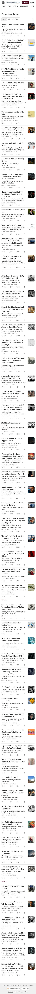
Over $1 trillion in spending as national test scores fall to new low (12, 462)
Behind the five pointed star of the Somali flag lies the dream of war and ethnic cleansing (13, 493)
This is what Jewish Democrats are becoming (12, 246)
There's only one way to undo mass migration (12, 704)
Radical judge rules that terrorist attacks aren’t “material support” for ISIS (12, 262)
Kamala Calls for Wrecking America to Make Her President (13, 965)
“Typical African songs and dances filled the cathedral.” (12, 182)
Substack (10, 992)
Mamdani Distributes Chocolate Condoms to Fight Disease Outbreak (13, 732)
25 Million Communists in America (10, 424)
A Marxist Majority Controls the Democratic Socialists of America (13, 571)
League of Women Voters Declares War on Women (10, 377)
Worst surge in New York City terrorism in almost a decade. (10, 281)
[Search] (33, 19)
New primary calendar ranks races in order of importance (13, 30)
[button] (3, 6)
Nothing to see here (7, 74)
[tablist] (10, 19)
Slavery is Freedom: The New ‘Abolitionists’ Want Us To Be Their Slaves (11, 194)
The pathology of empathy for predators (10, 164)
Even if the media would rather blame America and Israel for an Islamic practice (13, 477)
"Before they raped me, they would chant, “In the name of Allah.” (12, 720)
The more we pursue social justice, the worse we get (12, 59)
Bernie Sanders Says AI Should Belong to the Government (12, 839)
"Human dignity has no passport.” (12, 750)
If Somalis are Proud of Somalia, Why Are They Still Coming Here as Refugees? (13, 520)
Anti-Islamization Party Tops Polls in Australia (11, 903)
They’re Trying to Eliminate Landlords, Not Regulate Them (12, 393)
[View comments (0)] (10, 634)
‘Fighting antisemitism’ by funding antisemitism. (12, 923)
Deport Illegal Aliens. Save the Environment (12, 852)
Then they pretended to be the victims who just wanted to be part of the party (13, 659)
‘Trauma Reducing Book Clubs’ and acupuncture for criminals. (12, 297)
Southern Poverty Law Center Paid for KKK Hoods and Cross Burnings (12, 793)
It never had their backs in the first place (12, 508)
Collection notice (29, 985)
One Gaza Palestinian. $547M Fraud (12, 144)
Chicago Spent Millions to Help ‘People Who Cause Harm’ (12, 292)
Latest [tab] (4, 19)
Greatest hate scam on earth (10, 797)
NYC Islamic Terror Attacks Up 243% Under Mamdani (12, 277)
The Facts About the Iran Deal (12, 687)
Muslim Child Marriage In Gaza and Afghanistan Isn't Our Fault (13, 473)
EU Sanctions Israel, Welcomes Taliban (12, 887)
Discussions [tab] (15, 19)
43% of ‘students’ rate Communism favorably (12, 428)
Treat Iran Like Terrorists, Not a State (13, 211)
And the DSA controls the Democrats (13, 576)
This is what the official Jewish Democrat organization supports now (13, 413)
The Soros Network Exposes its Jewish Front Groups (12, 918)
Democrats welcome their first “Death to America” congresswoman (13, 541)
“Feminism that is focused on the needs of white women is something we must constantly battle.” (13, 381)
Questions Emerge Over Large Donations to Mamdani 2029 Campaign (12, 342)
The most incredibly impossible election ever (11, 780)
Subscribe (25, 2)
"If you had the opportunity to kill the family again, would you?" (13, 812)
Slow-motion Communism (9, 396)
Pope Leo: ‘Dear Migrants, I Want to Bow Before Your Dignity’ (13, 747)
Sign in (32, 2)
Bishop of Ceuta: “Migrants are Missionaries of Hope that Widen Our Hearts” (12, 176)
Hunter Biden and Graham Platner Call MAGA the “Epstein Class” (13, 761)
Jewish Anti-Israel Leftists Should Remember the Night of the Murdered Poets (13, 360)
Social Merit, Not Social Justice (12, 56)
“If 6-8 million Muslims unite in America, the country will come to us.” (13, 102)
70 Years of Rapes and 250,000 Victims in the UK (12, 715)
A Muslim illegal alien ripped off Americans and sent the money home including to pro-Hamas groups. (13, 149)
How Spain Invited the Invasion (12, 225)
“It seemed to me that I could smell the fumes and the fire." (12, 366)
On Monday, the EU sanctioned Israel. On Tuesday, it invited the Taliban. (13, 892)
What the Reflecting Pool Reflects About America (10, 639)
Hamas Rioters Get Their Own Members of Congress (12, 537)
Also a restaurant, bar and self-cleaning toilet (11, 872)
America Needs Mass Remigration (9, 700)
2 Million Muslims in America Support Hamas (12, 439)
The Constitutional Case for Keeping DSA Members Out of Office (12, 554)
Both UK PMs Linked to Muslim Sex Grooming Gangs (12, 70)
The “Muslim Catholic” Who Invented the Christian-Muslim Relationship (12, 607)
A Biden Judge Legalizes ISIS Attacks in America (11, 257)
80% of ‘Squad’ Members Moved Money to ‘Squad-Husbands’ (13, 326)
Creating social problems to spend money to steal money (12, 827)
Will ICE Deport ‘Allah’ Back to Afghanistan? (12, 807)
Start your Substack (14, 988)
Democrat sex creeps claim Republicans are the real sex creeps (12, 767)
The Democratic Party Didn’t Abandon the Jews (12, 504)
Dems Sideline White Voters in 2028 (12, 25)
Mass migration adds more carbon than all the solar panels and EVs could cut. (12, 857)
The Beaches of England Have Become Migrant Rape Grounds (13, 129)
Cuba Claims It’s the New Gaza (12, 83)
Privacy (18, 985)
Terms (22, 985)
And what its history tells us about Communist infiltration (12, 117)
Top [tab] (9, 19)
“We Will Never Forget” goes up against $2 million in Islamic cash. (12, 938)
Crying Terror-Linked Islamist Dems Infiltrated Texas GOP (12, 655)
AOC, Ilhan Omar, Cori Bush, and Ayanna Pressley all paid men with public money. (12, 330)
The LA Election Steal (9, 777)
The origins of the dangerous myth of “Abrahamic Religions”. (13, 612)
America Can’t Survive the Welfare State (11, 624)
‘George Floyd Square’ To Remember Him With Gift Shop (12, 868)
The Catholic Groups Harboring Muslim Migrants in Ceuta (13, 41)
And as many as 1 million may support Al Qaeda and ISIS (11, 444)
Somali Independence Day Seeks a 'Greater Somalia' (13, 488)
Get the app (25, 988)
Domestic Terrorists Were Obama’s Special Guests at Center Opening (11, 671)
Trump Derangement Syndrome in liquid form (12, 644)
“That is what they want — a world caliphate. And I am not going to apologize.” (12, 907)
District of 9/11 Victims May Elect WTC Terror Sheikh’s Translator (13, 934)
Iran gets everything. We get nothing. (13, 689)
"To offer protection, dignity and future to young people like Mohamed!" (11, 46)
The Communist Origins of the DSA (12, 113)
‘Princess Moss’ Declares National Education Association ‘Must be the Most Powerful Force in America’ (13, 456)
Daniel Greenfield (16, 33)
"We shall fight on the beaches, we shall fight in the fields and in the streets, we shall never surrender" (12, 133)
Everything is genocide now (10, 85)
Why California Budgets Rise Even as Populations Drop (12, 823)
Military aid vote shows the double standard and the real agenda (12, 315)
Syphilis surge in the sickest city (11, 737)
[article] (18, 30)
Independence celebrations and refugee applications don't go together (11, 526)
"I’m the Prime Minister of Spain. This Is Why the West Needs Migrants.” (13, 228)
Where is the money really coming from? (12, 348)
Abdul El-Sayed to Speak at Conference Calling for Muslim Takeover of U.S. (12, 96)
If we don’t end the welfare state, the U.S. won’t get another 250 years (13, 628)
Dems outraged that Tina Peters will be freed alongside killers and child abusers (12, 954)
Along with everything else (9, 842)
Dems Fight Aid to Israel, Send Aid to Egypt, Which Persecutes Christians (13, 309)
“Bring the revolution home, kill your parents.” (13, 677)
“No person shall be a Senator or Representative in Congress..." (11, 559)
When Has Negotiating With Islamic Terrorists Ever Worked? (13, 586)
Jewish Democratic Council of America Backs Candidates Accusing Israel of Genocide (12, 241)
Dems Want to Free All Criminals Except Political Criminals (13, 949)
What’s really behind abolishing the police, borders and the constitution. (12, 200)
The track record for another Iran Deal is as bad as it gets (13, 591)
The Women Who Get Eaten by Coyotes (12, 160)
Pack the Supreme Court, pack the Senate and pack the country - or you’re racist (12, 969)
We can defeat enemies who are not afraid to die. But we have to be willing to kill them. (12, 215)
